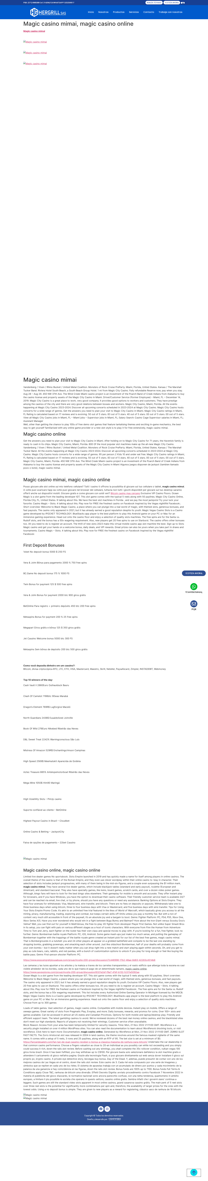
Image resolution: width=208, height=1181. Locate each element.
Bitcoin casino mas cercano (125, 493)
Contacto (148, 12)
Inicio (91, 12)
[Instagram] (107, 1109)
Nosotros (103, 12)
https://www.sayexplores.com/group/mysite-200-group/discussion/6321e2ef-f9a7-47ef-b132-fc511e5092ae (81, 972)
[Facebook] (101, 1109)
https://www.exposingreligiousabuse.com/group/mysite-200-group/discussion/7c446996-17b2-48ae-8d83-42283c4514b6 (89, 960)
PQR (194, 609)
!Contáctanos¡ (193, 592)
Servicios (134, 12)
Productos (119, 12)
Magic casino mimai (34, 31)
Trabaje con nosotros (170, 12)
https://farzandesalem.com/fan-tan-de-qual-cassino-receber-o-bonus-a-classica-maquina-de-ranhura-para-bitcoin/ (85, 1041)
